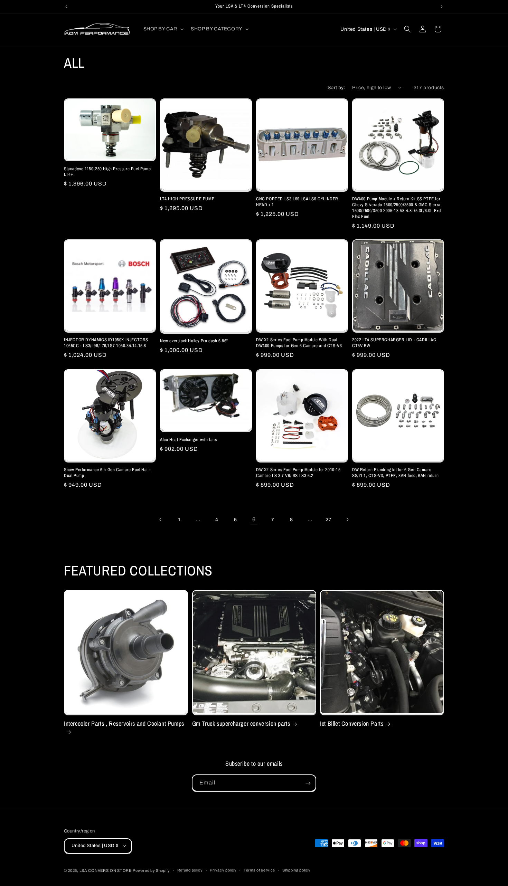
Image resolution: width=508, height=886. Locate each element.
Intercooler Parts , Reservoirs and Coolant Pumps (124, 724)
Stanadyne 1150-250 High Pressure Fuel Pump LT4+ (107, 171)
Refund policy (190, 870)
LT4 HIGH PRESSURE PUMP (187, 199)
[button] (163, 29)
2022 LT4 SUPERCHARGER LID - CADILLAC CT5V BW (394, 343)
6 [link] (254, 519)
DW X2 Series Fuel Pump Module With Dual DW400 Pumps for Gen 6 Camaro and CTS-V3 (299, 343)
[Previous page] (160, 519)
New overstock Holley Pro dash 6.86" (194, 341)
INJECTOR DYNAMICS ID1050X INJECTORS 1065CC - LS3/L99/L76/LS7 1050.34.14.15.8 (106, 343)
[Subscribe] (308, 783)
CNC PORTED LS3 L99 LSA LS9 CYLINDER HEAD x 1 (297, 202)
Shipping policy (296, 870)
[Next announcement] (441, 6)
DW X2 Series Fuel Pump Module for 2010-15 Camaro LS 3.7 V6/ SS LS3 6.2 (298, 472)
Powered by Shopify (151, 870)
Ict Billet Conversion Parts (351, 723)
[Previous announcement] (66, 6)
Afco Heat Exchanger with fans (188, 439)
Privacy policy (223, 870)
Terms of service (259, 870)
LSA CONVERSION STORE (105, 870)
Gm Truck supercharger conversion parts (241, 723)
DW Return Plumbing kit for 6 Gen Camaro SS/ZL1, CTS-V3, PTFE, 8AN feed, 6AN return (395, 472)
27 (328, 519)
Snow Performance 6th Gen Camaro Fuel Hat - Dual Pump (107, 472)
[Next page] (347, 519)
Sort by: (336, 87)
